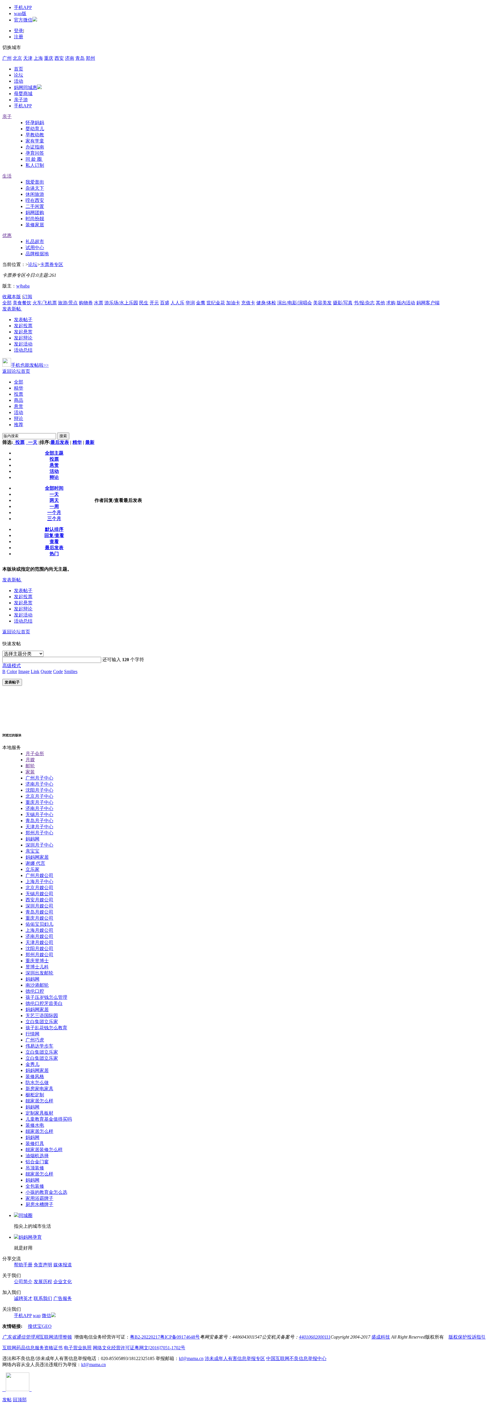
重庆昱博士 (37, 960)
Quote (46, 671)
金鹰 (200, 302)
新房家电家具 (39, 1088)
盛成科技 (380, 1337)
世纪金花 (215, 302)
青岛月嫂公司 (39, 911)
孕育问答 (35, 153)
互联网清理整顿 (55, 1337)
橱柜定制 (35, 1094)
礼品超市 (35, 241)
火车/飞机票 (44, 302)
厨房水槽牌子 (39, 1204)
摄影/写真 (343, 302)
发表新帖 (11, 308)
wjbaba (23, 285)
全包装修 (35, 1186)
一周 (54, 506)
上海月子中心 (39, 881)
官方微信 (23, 19)
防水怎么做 (37, 1082)
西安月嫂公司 (39, 899)
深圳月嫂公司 (39, 905)
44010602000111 (315, 1337)
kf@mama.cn (191, 1358)
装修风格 (35, 1076)
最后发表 (59, 442)
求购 (390, 302)
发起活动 (23, 343)
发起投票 (23, 325)
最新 (90, 442)
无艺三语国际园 (42, 1015)
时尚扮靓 (35, 218)
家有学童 (35, 140)
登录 (18, 30)
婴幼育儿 (35, 128)
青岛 (80, 58)
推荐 (18, 424)
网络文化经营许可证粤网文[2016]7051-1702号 (139, 1347)
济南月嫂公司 (39, 936)
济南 (69, 58)
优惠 (7, 235)
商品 (18, 400)
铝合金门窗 (37, 1161)
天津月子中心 (39, 826)
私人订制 (35, 165)
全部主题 (54, 453)
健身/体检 (266, 302)
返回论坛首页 (16, 371)
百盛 (164, 302)
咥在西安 (35, 200)
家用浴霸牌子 (39, 1198)
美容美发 (322, 302)
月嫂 (30, 759)
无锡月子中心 (39, 814)
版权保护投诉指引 (467, 1337)
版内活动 (406, 302)
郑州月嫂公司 (39, 954)
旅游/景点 (68, 302)
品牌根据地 (37, 253)
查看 (54, 541)
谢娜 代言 (35, 863)
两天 (54, 500)
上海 (38, 58)
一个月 (54, 512)
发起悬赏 (23, 331)
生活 (7, 175)
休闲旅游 (35, 194)
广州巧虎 (35, 1039)
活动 (18, 81)
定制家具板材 (39, 1113)
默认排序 (54, 529)
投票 (18, 394)
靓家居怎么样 (39, 1100)
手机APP (23, 7)
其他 (380, 302)
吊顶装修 (35, 1167)
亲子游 (21, 99)
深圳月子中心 (39, 844)
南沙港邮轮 (37, 985)
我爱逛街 (35, 182)
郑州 (90, 58)
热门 (54, 553)
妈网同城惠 (25, 87)
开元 (154, 302)
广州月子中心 (39, 777)
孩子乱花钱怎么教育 (46, 1027)
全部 (7, 302)
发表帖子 (23, 319)
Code (58, 671)
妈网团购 (35, 212)
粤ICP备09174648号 (180, 1337)
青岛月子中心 (39, 820)
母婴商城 (23, 93)
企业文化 (62, 1281)
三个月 (54, 518)
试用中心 (35, 247)
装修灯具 (35, 1143)
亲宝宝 (32, 851)
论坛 (18, 75)
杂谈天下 (35, 188)
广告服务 (62, 1298)
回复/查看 (54, 535)
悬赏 (18, 406)
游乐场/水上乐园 (121, 302)
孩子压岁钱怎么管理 (46, 997)
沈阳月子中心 (39, 790)
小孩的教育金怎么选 (46, 1192)
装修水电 (35, 1125)
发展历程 (43, 1281)
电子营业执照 (78, 1347)
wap (37, 1315)
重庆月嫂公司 (39, 918)
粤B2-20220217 (145, 1337)
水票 (98, 302)
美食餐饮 (22, 302)
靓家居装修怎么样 (44, 1149)
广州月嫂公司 (39, 875)
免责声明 (43, 1264)
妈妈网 (32, 838)
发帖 (7, 1399)
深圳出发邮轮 (39, 972)
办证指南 (35, 146)
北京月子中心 (39, 796)
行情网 (32, 1033)
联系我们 (43, 1298)
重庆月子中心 (39, 802)
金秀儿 (32, 1064)
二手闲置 (35, 206)
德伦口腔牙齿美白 (44, 1003)
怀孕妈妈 (35, 122)
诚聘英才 (23, 1298)
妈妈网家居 (37, 857)
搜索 (63, 436)
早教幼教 (35, 134)
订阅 (27, 296)
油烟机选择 (37, 1155)
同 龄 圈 (34, 159)
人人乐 (177, 302)
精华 (18, 388)
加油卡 (233, 302)
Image (24, 671)
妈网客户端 (428, 302)
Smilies (70, 671)
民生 (143, 302)
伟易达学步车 (39, 1046)
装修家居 (35, 224)
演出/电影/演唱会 (294, 302)
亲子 (7, 116)
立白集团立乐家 (42, 1021)
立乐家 (32, 869)
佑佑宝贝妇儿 (39, 924)
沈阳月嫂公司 (39, 948)
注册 (18, 36)
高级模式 (11, 665)
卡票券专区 (51, 264)
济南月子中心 (39, 784)
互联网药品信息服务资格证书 (32, 1347)
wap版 (20, 13)
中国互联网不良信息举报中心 (296, 1358)
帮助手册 (23, 1264)
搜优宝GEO (40, 1326)
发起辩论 (23, 337)
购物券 (86, 302)
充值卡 (248, 302)
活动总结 (23, 350)
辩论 (18, 418)
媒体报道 (62, 1264)
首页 (18, 68)
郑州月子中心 (39, 832)
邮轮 (30, 765)
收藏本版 (11, 296)
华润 (190, 302)
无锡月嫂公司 (39, 893)
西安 (59, 58)
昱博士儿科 (37, 966)
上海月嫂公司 (39, 930)
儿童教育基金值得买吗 (49, 1119)
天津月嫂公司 (39, 942)
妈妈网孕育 (30, 1237)
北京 (17, 58)
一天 (31, 442)
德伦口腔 (35, 991)
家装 (30, 771)
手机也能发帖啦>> (30, 365)
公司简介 (23, 1281)
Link (35, 671)
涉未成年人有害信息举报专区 (235, 1358)
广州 (7, 58)
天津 (27, 58)
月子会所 (35, 753)
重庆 (48, 58)
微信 (46, 1315)
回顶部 (20, 1399)
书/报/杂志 (364, 302)
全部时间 (54, 488)
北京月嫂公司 (39, 887)
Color (12, 671)
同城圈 (25, 1215)
